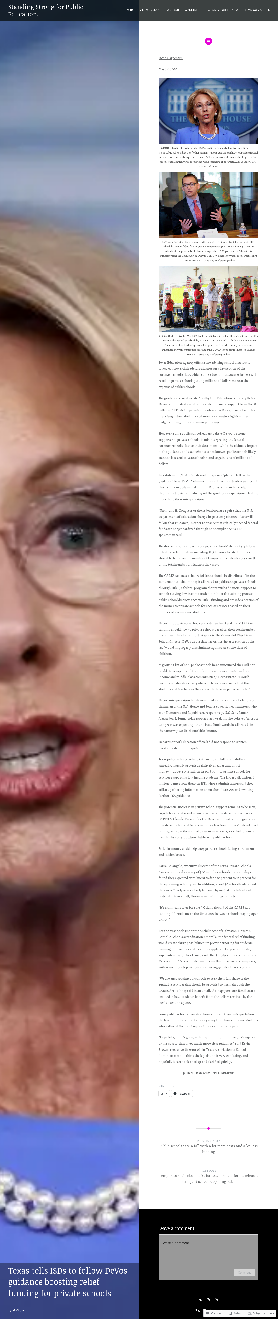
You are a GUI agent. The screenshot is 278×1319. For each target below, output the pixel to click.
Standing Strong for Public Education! (45, 10)
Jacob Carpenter (171, 58)
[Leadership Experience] (209, 1299)
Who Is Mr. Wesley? (143, 10)
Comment (244, 1272)
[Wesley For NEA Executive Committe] (217, 1299)
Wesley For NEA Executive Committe (239, 10)
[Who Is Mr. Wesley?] (200, 1299)
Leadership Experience (183, 10)
